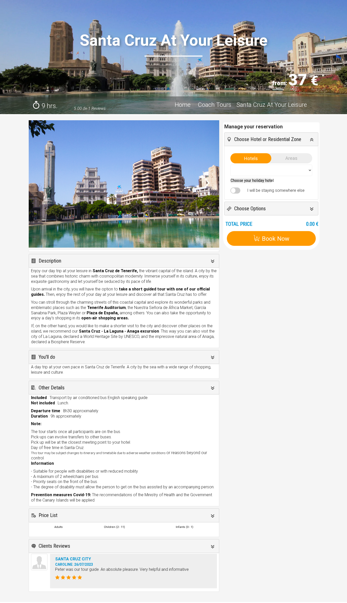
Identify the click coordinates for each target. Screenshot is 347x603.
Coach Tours (214, 104)
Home (183, 104)
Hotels (251, 158)
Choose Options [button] (250, 208)
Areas (291, 158)
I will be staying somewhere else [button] (274, 190)
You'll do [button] (47, 357)
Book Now (275, 238)
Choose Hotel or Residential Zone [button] (267, 139)
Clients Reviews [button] (54, 546)
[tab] (124, 261)
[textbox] (252, 180)
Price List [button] (48, 515)
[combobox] (250, 180)
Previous (37, 192)
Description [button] (50, 261)
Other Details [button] (52, 388)
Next (213, 185)
